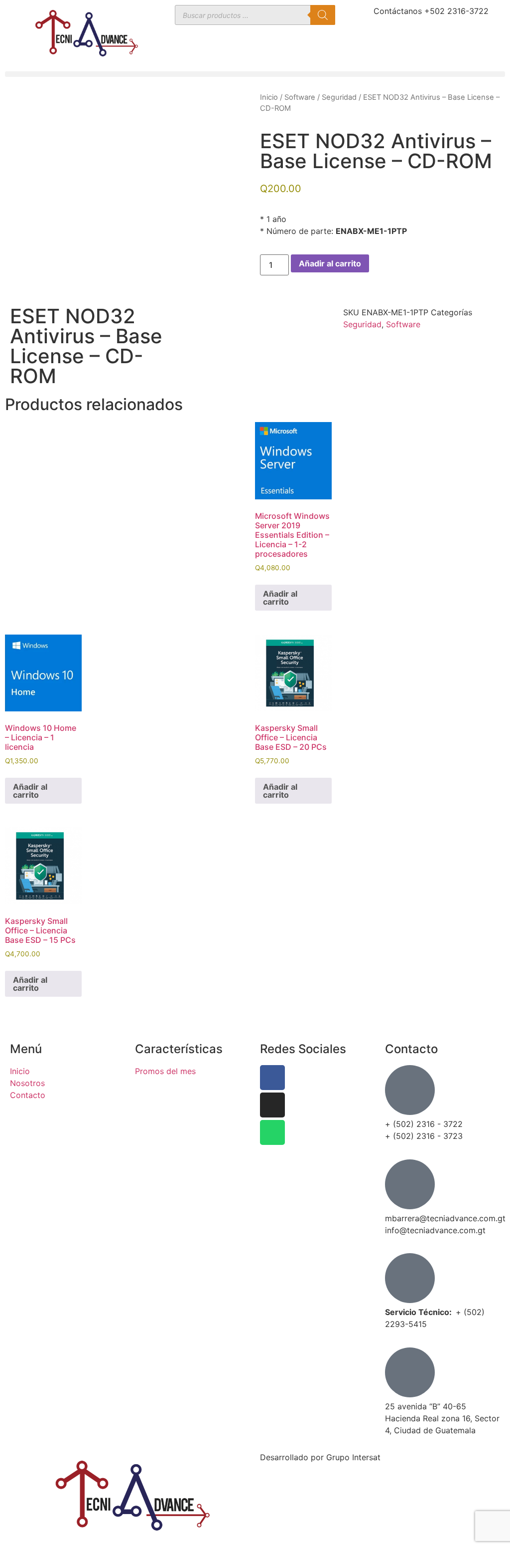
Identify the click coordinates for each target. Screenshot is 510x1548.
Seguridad (339, 97)
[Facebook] (272, 1077)
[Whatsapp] (272, 1132)
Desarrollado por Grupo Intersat (320, 1457)
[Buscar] (322, 15)
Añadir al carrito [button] (280, 598)
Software (299, 97)
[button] (255, 74)
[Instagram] (272, 1105)
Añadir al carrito (330, 263)
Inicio (269, 97)
